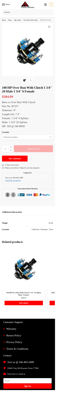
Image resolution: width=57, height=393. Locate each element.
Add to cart (33, 148)
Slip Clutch (17, 20)
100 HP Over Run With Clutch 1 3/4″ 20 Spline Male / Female (23, 294)
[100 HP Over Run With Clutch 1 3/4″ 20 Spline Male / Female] (24, 267)
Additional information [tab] (12, 212)
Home (4, 20)
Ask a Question (15, 159)
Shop (10, 20)
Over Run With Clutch (30, 20)
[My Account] (45, 5)
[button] (51, 5)
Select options (23, 303)
